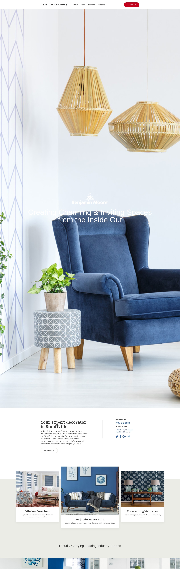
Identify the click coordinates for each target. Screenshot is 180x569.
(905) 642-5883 (123, 422)
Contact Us (132, 5)
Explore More (49, 450)
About (75, 5)
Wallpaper (91, 5)
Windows (101, 5)
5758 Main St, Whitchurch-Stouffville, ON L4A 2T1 (124, 431)
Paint (83, 5)
